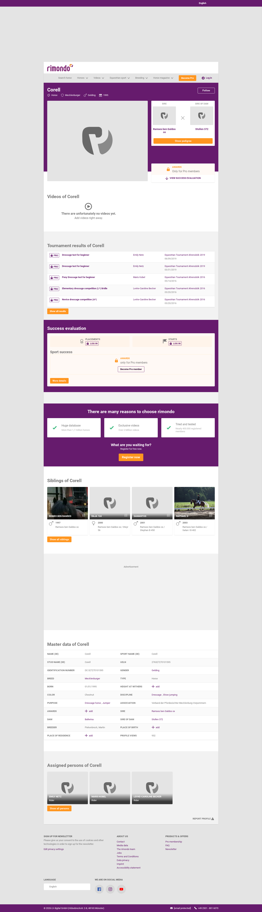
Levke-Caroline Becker (144, 288)
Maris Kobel (139, 277)
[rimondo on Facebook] (99, 889)
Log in (208, 77)
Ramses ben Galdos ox (164, 131)
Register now (131, 457)
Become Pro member (131, 369)
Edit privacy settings (54, 849)
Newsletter (170, 849)
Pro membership (173, 841)
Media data (122, 845)
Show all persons (59, 808)
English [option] (202, 3)
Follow (206, 90)
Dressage (156, 694)
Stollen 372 (201, 129)
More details (59, 380)
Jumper (106, 703)
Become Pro (187, 78)
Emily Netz (138, 255)
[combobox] (205, 3)
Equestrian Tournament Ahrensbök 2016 (185, 277)
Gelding (92, 95)
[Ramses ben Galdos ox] (164, 124)
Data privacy (123, 860)
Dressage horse (93, 703)
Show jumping (170, 694)
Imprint (120, 864)
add (157, 686)
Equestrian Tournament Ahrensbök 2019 (185, 255)
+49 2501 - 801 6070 (207, 908)
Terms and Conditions (128, 856)
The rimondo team (126, 849)
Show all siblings (59, 539)
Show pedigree (183, 141)
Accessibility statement (128, 867)
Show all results (58, 311)
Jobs (119, 853)
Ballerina (89, 719)
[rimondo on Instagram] (110, 889)
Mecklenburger (72, 95)
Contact (121, 841)
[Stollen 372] (201, 124)
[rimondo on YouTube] (121, 889)
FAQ (167, 845)
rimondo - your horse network (60, 68)
